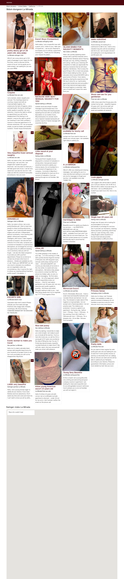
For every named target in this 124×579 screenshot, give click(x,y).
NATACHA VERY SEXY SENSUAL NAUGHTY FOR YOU (46, 99)
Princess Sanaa (98, 291)
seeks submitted (98, 39)
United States (22, 6)
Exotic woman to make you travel (19, 341)
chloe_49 (39, 248)
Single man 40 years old (102, 217)
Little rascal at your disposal (44, 152)
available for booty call (73, 131)
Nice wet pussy (42, 325)
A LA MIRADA (69, 164)
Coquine (11, 92)
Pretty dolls (96, 344)
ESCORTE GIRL (14, 297)
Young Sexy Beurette (72, 372)
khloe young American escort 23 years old (45, 387)
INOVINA (9, 2)
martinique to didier (72, 220)
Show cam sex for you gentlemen (101, 95)
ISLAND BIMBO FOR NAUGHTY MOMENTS (73, 48)
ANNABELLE (13, 219)
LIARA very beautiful (16, 384)
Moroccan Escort (71, 288)
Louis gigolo (96, 177)
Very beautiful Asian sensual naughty (20, 154)
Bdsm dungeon (11, 6)
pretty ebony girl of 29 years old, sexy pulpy (17, 51)
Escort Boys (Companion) (47, 39)
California (32, 6)
